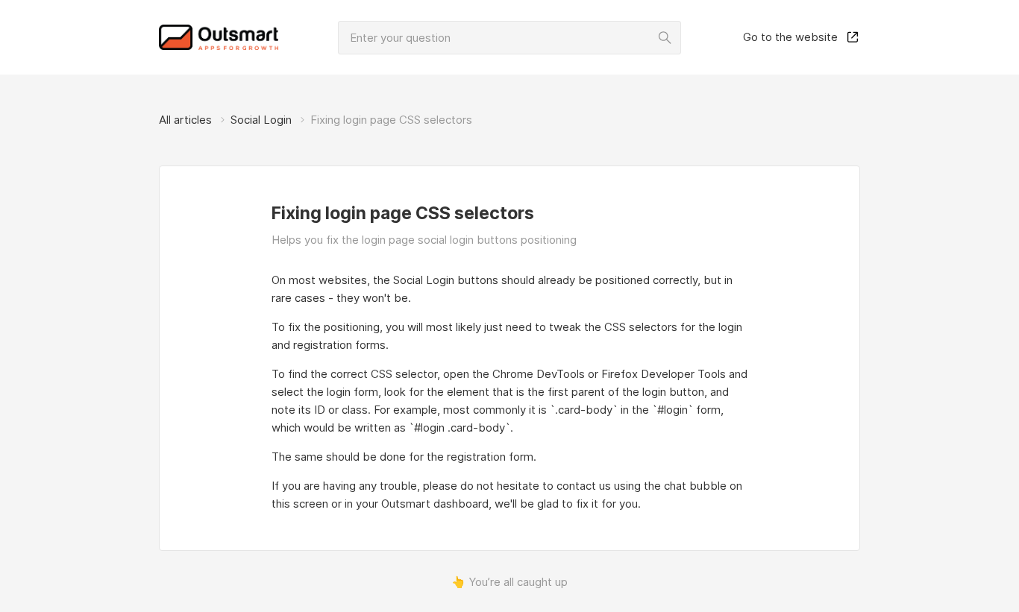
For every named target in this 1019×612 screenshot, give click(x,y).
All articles (185, 120)
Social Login (261, 120)
